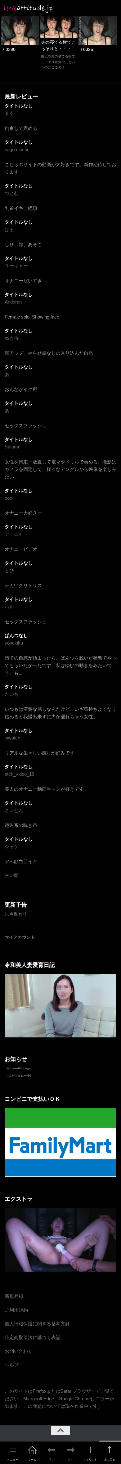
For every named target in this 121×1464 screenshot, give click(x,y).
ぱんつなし (16, 635)
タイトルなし (19, 105)
